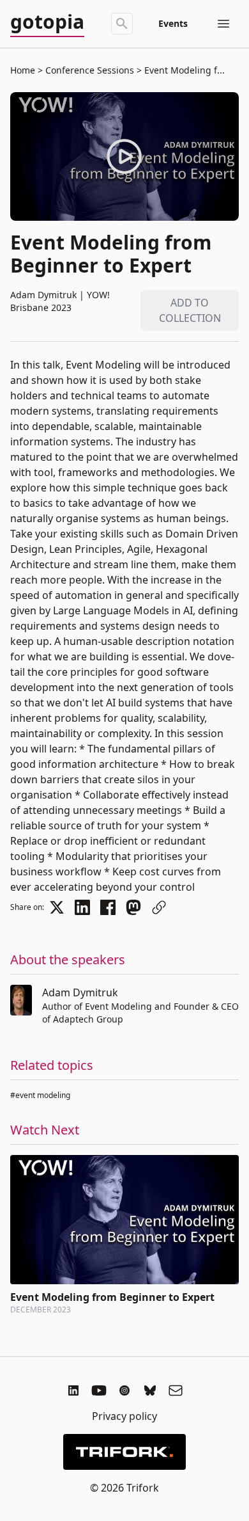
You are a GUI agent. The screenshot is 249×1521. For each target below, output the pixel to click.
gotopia (47, 22)
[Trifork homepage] (124, 1452)
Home (22, 70)
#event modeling (40, 1095)
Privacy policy (124, 1416)
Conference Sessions (90, 70)
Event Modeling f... (183, 70)
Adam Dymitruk (80, 992)
